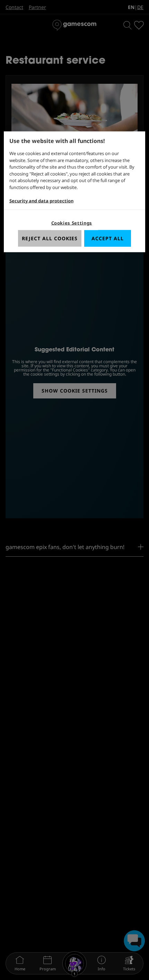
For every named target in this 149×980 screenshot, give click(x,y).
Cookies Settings (71, 223)
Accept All (107, 238)
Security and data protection (41, 200)
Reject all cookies (50, 238)
